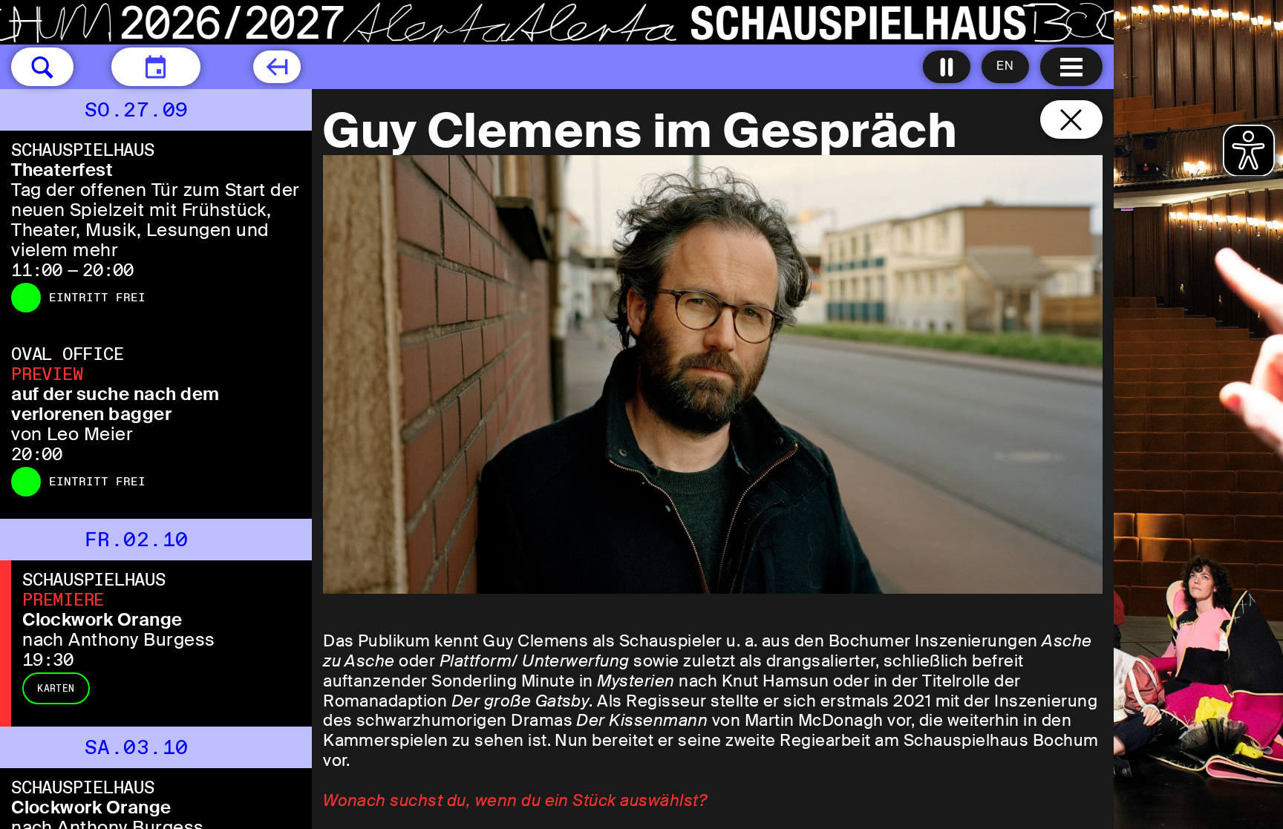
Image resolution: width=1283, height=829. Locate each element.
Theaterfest (62, 169)
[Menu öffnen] (1071, 66)
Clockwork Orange (102, 619)
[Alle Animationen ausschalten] (946, 66)
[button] (42, 66)
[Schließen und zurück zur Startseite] (1071, 119)
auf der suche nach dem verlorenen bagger (115, 403)
